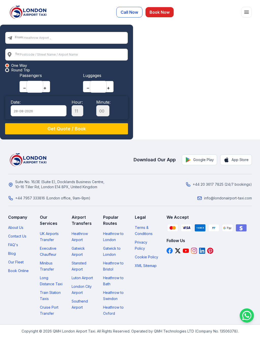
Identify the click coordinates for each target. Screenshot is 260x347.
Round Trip (20, 70)
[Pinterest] (210, 251)
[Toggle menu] (246, 12)
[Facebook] (170, 251)
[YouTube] (186, 251)
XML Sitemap (146, 265)
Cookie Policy (146, 257)
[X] (178, 251)
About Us (15, 227)
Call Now (129, 12)
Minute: (103, 102)
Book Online (18, 271)
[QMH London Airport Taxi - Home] (28, 160)
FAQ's (13, 245)
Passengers (31, 75)
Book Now (160, 12)
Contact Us (17, 236)
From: (19, 37)
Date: (16, 102)
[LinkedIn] (202, 251)
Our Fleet (16, 262)
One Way (19, 65)
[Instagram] (194, 251)
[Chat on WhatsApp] (247, 315)
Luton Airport (82, 278)
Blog (12, 253)
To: (17, 54)
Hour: (77, 102)
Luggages (92, 75)
